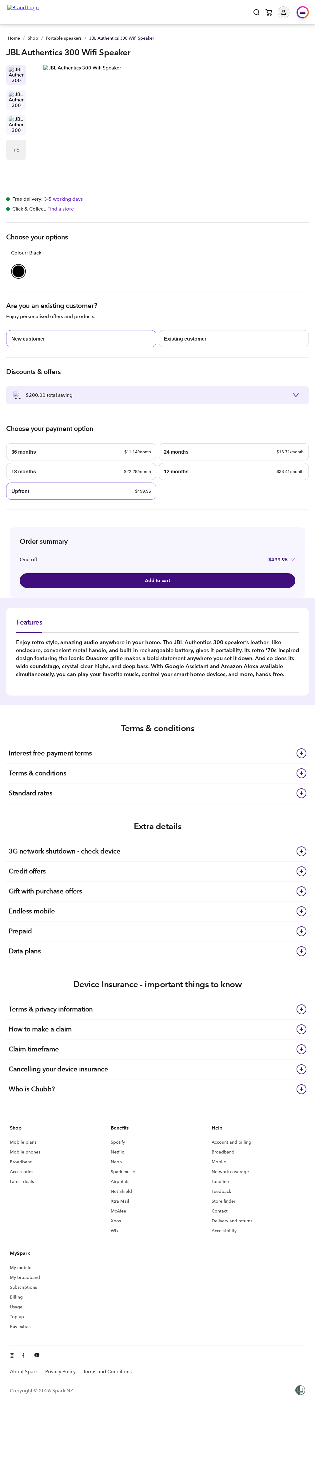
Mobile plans (23, 1142)
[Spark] (23, 11)
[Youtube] (36, 1355)
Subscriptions (23, 1287)
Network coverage (230, 1171)
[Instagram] (12, 1355)
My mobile (20, 1267)
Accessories (21, 1171)
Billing (16, 1297)
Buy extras (20, 1326)
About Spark (24, 1371)
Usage (16, 1307)
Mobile (219, 1162)
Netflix (117, 1152)
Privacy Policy (60, 1371)
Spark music (123, 1171)
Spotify (118, 1142)
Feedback (221, 1191)
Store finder (223, 1201)
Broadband (21, 1162)
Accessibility (224, 1230)
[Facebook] (24, 1355)
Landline (220, 1181)
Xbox (116, 1221)
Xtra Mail (120, 1201)
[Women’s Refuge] (300, 1390)
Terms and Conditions (107, 1371)
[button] (288, 12)
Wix (114, 1230)
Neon (116, 1162)
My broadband (25, 1277)
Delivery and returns (232, 1221)
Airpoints (120, 1181)
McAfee (118, 1211)
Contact (220, 1211)
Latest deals (22, 1181)
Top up (17, 1316)
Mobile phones (25, 1152)
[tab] (29, 625)
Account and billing (231, 1142)
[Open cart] (269, 12)
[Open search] (256, 12)
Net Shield (121, 1191)
